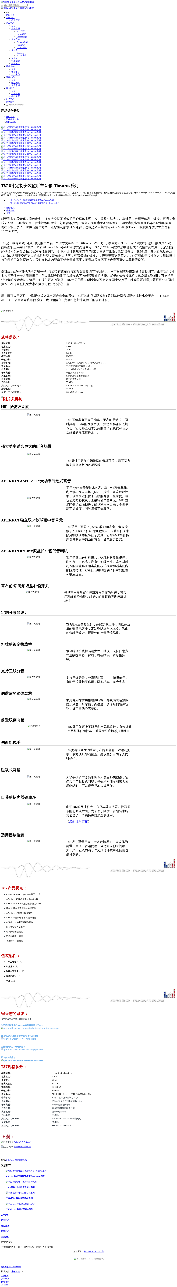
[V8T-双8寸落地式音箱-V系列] (20, 1193)
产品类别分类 (12, 119)
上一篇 (30, 200)
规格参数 (10, 210)
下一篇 (32, 203)
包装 (8, 213)
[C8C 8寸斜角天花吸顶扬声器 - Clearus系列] (26, 1171)
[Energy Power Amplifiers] (18, 1038)
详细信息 (10, 208)
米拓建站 (15, 1271)
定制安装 (10, 1160)
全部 (13, 26)
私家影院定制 (21, 1160)
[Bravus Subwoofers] (22, 1060)
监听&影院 (11, 122)
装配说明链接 (78, 821)
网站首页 (10, 116)
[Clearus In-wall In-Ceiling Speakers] (22, 1049)
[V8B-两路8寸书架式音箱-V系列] (21, 1182)
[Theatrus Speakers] (30, 1028)
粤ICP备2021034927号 (94, 1251)
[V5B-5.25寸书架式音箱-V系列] (20, 1204)
